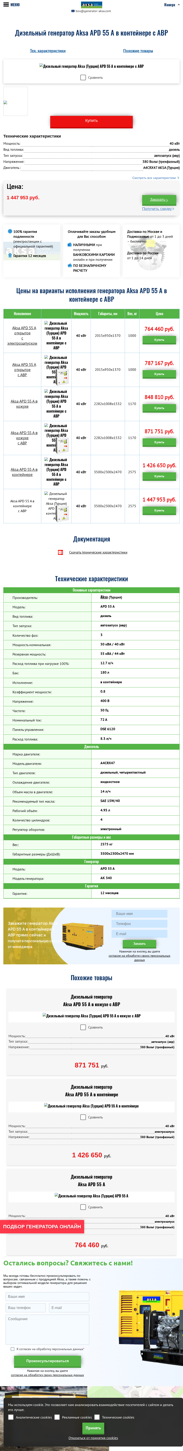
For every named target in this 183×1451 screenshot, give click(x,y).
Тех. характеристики (48, 50)
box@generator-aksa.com (93, 11)
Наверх (169, 4)
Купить (159, 340)
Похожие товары (138, 50)
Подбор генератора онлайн (42, 1226)
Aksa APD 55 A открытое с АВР (24, 369)
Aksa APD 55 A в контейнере (24, 472)
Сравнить (95, 77)
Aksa (104, 597)
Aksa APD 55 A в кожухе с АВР (24, 437)
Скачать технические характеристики (98, 552)
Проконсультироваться (47, 1361)
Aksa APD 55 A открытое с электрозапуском (22, 335)
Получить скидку (157, 209)
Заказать (157, 199)
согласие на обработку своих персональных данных (139, 958)
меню (15, 4)
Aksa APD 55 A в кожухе (24, 404)
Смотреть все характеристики (154, 178)
